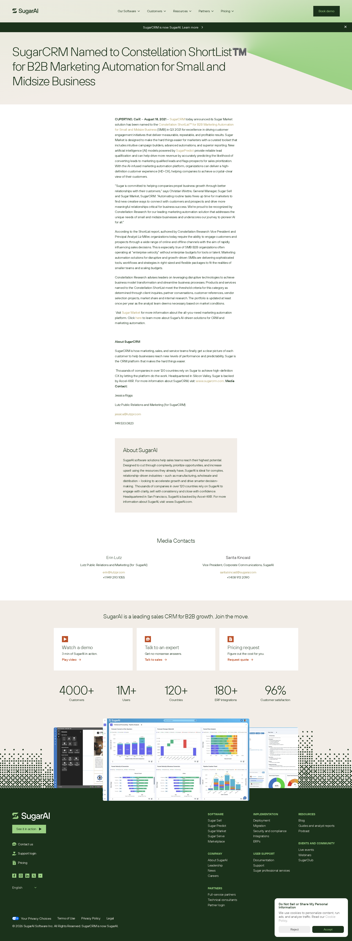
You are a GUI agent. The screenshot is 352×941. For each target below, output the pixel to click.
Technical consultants (222, 900)
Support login (27, 853)
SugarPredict (185, 150)
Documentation (263, 860)
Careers (213, 876)
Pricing (22, 863)
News (212, 870)
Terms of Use (66, 918)
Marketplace (216, 841)
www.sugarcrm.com (210, 381)
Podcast (303, 831)
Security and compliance (270, 831)
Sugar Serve (216, 836)
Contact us (25, 844)
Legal (110, 918)
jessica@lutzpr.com (128, 414)
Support (258, 865)
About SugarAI (218, 860)
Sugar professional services (271, 870)
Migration (259, 826)
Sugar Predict (217, 826)
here (138, 318)
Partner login (216, 905)
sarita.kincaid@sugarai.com (238, 572)
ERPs (256, 841)
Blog (301, 820)
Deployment (261, 820)
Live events (306, 850)
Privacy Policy (90, 918)
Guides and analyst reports (316, 826)
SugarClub (305, 860)
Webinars (304, 855)
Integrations (261, 836)
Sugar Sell (215, 820)
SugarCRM (177, 119)
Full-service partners (221, 894)
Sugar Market (131, 312)
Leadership (215, 865)
